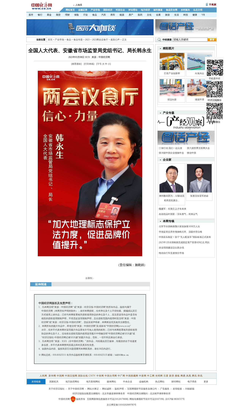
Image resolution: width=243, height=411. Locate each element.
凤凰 (188, 375)
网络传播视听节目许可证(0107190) (146, 399)
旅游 (167, 14)
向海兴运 (199, 73)
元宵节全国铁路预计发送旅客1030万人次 (179, 226)
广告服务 (164, 388)
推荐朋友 (76, 64)
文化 (149, 14)
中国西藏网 (132, 375)
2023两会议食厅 (100, 39)
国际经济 (107, 10)
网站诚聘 (106, 388)
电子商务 (192, 381)
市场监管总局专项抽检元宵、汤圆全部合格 (180, 231)
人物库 (78, 5)
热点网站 (159, 381)
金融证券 (82, 10)
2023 (87, 39)
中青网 (100, 375)
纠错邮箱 (189, 388)
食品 (94, 14)
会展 (158, 14)
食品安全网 (171, 10)
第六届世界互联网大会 (198, 148)
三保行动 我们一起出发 (170, 148)
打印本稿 (89, 64)
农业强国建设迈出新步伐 (171, 247)
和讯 (200, 375)
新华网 (52, 375)
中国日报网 (71, 375)
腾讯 (194, 375)
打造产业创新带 (172, 73)
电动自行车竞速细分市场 (171, 253)
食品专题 (78, 39)
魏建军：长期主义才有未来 (172, 208)
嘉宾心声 (115, 39)
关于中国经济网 (76, 388)
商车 (112, 14)
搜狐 (177, 375)
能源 (122, 14)
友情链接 (177, 388)
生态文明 (197, 10)
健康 (195, 14)
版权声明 (119, 388)
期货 (58, 14)
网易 (183, 375)
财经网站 (176, 381)
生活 (176, 14)
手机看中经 (214, 78)
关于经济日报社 (57, 388)
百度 (165, 375)
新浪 (171, 375)
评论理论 (132, 10)
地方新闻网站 (93, 381)
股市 (31, 14)
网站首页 (70, 10)
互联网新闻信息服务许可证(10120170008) (107, 399)
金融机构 (143, 381)
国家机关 (53, 381)
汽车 (103, 14)
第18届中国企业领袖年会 (171, 153)
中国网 (60, 375)
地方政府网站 (72, 381)
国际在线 (83, 375)
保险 (76, 14)
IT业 (85, 14)
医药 (140, 14)
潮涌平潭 (199, 99)
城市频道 (158, 10)
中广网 (121, 375)
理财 (67, 14)
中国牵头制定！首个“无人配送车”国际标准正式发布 (185, 237)
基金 (49, 14)
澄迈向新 (172, 99)
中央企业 (127, 381)
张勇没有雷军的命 (199, 196)
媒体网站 (111, 381)
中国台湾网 (111, 375)
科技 (185, 14)
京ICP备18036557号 (175, 399)
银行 (40, 14)
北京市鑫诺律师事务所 (113, 393)
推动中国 (191, 153)
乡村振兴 (185, 10)
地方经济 (145, 10)
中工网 (151, 375)
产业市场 (95, 10)
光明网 (159, 375)
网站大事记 (93, 388)
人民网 (44, 375)
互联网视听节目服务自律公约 (142, 388)
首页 (50, 39)
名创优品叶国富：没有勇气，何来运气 (178, 214)
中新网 (142, 375)
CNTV (92, 375)
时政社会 (120, 10)
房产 (131, 14)
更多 (206, 381)
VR (203, 14)
